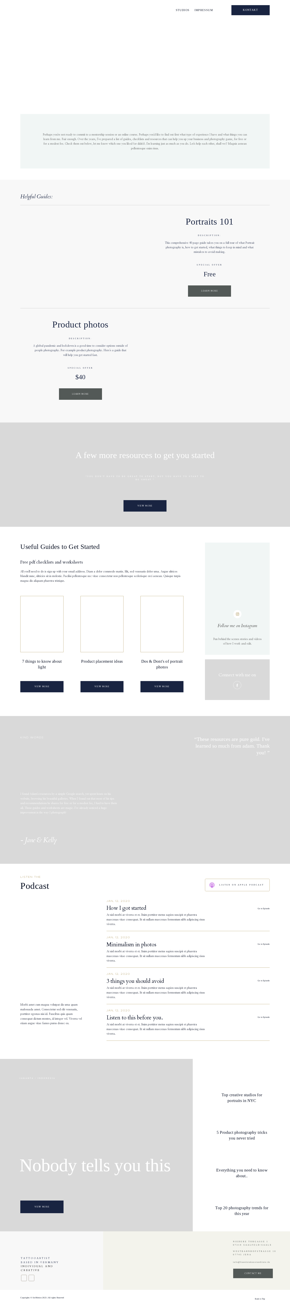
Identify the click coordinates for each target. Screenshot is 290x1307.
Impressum (204, 10)
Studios (183, 10)
